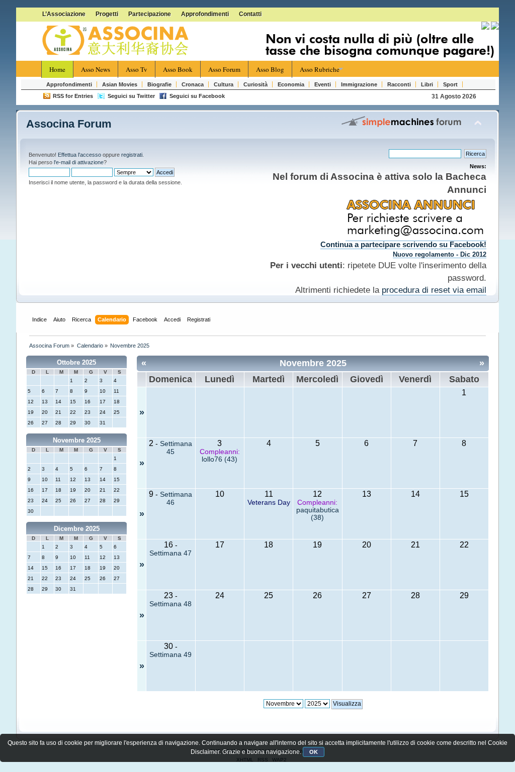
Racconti (399, 84)
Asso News (95, 69)
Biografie (159, 84)
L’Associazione (63, 14)
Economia (291, 84)
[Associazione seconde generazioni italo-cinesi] (116, 41)
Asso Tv (136, 69)
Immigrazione (359, 84)
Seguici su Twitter (131, 96)
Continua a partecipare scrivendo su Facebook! (403, 245)
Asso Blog (270, 69)
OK (313, 752)
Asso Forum (224, 69)
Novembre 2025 (77, 440)
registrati (131, 155)
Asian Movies (119, 84)
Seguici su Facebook (197, 96)
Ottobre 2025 (76, 362)
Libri (427, 84)
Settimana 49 (170, 654)
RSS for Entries (73, 96)
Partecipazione (149, 14)
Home (57, 69)
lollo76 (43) (219, 459)
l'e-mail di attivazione (79, 162)
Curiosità (255, 84)
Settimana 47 (170, 553)
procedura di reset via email (434, 290)
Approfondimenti (205, 14)
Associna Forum (69, 124)
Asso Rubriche (319, 69)
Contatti (250, 14)
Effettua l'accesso (79, 155)
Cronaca (193, 84)
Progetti (107, 14)
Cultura (223, 84)
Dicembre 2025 (77, 528)
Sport (450, 84)
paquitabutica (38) (317, 513)
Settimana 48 (170, 604)
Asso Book (178, 69)
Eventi (322, 84)
